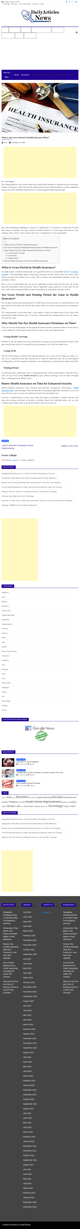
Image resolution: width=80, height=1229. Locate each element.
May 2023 (27, 1067)
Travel (19, 35)
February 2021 (29, 1193)
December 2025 (29, 940)
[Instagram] (73, 2)
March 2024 (28, 1024)
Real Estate (6, 683)
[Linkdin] (76, 2)
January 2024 (28, 1034)
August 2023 (28, 1052)
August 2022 (28, 1109)
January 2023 (28, 1085)
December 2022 (29, 1090)
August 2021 (28, 1165)
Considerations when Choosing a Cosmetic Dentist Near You (39, 772)
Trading (4, 705)
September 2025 (30, 954)
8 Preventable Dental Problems (28, 783)
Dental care (6, 610)
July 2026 (27, 912)
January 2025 (28, 982)
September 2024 (30, 996)
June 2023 (27, 1062)
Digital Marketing (8, 615)
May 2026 (27, 922)
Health (25, 30)
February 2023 (29, 1081)
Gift (3, 642)
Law (3, 665)
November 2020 (29, 1207)
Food (4, 638)
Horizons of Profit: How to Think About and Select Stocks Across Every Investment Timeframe (37, 500)
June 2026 (27, 917)
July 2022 (27, 1113)
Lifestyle (35, 4)
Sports (4, 692)
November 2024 (29, 992)
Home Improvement (25, 4)
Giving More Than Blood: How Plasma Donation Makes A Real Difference (29, 478)
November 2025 (29, 945)
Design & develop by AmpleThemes (17, 1224)
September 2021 (30, 1160)
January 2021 (28, 1197)
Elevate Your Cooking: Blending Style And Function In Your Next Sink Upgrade (31, 482)
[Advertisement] (40, 54)
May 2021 (27, 1179)
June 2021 (27, 1174)
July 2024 (27, 1006)
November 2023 (29, 1043)
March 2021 (28, 1188)
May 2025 (27, 968)
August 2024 (28, 1001)
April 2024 (27, 1020)
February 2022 (29, 1137)
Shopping (5, 687)
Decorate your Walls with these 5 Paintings (18, 496)
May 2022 (27, 1123)
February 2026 (29, 936)
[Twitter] (70, 2)
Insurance (5, 656)
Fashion (5, 629)
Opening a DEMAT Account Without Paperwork (19, 505)
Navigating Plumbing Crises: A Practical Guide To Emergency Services (28, 473)
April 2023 (27, 1071)
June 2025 (27, 964)
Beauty (4, 601)
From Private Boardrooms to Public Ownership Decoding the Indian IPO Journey (32, 487)
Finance (41, 4)
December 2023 (29, 1038)
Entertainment (7, 624)
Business (13, 30)
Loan (4, 674)
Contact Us (30, 35)
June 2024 (27, 1010)
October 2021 (28, 1155)
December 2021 (29, 1146)
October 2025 (28, 950)
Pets (3, 678)
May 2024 (27, 1015)
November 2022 (29, 1095)
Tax (3, 696)
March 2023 (28, 1076)
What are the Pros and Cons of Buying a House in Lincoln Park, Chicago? (29, 491)
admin (32, 764)
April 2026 (27, 926)
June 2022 (27, 1118)
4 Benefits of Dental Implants (27, 762)
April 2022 (27, 1127)
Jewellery (5, 660)
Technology (6, 4)
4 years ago (23, 764)
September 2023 (30, 1048)
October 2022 (28, 1099)
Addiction (5, 592)
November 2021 (29, 1151)
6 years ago (23, 785)
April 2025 (27, 973)
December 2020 (29, 1202)
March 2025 (28, 978)
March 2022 (28, 1132)
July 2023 (27, 1057)
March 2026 (28, 931)
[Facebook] (66, 2)
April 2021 (27, 1183)
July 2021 (27, 1169)
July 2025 (27, 959)
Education (14, 4)
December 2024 (29, 987)
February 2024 (29, 1029)
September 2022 (30, 1104)
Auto (5, 30)
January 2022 (28, 1141)
